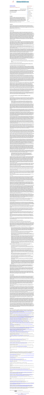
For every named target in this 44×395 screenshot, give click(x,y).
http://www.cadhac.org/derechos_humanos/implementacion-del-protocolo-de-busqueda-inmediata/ (19, 369)
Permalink (29, 21)
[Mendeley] (27, 19)
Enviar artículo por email (30, 16)
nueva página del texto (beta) (30, 10)
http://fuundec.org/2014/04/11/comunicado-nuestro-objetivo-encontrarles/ (16, 321)
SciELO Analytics (29, 14)
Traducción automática (30, 15)
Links (32, 309)
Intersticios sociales (12, 5)
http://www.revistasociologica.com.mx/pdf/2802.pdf (22, 346)
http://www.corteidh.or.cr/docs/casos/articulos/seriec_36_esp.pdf (16, 339)
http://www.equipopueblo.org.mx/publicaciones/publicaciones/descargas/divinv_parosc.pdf (18, 331)
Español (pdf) (29, 11)
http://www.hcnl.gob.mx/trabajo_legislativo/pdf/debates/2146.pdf (16, 318)
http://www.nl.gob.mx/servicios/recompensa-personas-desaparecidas (26, 370)
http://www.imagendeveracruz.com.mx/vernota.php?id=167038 (17, 335)
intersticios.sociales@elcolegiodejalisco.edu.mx (22, 394)
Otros (28, 19)
